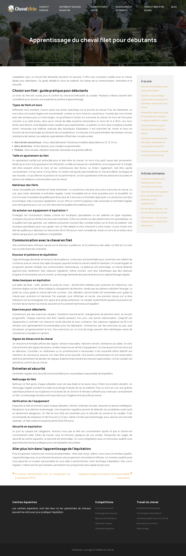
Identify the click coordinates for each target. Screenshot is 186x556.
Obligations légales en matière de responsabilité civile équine (104, 475)
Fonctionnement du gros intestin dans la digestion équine (153, 129)
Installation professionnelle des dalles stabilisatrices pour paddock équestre (154, 142)
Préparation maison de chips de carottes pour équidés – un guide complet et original (154, 116)
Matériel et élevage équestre (70, 8)
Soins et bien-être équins (154, 8)
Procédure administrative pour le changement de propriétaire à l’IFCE (42, 475)
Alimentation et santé (99, 8)
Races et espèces (44, 8)
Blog (174, 6)
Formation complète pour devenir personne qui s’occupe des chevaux (153, 182)
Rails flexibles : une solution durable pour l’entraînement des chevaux (154, 221)
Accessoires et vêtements (124, 8)
